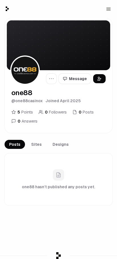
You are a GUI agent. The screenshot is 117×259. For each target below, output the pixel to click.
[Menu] (108, 9)
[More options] (51, 79)
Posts (14, 144)
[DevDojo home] (7, 9)
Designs (61, 144)
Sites (36, 144)
